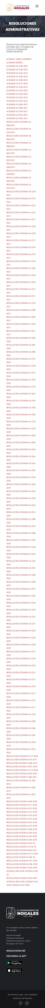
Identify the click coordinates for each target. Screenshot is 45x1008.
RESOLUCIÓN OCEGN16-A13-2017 (21, 759)
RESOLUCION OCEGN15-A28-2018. (21, 829)
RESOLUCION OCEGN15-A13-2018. (21, 812)
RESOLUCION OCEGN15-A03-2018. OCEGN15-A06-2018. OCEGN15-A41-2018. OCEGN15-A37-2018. (22, 881)
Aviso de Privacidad (13, 935)
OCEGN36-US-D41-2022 (17, 73)
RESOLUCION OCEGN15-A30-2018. (21, 832)
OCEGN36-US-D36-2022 (17, 87)
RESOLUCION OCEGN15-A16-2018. (21, 819)
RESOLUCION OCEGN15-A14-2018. (21, 815)
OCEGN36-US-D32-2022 (17, 101)
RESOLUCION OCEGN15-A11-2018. (21, 805)
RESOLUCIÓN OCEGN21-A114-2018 (22, 770)
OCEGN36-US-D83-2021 (17, 108)
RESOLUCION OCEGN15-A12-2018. (21, 808)
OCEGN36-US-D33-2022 (17, 97)
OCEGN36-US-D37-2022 (17, 83)
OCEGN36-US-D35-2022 (17, 90)
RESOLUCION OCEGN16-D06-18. (20, 857)
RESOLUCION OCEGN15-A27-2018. (21, 825)
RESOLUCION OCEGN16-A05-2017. (21, 850)
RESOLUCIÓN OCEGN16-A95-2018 (21, 773)
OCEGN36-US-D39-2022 (17, 76)
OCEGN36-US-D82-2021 (17, 104)
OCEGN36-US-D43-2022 (17, 69)
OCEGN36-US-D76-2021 (17, 111)
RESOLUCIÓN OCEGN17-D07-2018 (21, 766)
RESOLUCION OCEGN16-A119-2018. (22, 853)
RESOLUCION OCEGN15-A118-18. (21, 846)
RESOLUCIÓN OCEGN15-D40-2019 (21, 763)
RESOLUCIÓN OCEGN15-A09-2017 (21, 777)
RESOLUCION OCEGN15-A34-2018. (21, 839)
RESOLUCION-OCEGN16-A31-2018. (21, 860)
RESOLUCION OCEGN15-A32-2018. (21, 836)
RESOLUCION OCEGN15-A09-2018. (21, 801)
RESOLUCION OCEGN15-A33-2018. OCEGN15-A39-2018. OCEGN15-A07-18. (22, 871)
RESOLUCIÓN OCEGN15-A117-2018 (22, 756)
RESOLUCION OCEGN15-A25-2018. (21, 822)
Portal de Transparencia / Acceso (18, 941)
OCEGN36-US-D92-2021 (17, 115)
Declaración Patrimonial (15, 938)
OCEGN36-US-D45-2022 (17, 66)
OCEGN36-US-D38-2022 (17, 80)
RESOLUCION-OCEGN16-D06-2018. (22, 864)
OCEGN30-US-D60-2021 (17, 118)
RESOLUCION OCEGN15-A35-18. (20, 843)
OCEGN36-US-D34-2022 (17, 94)
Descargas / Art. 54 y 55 (14, 944)
